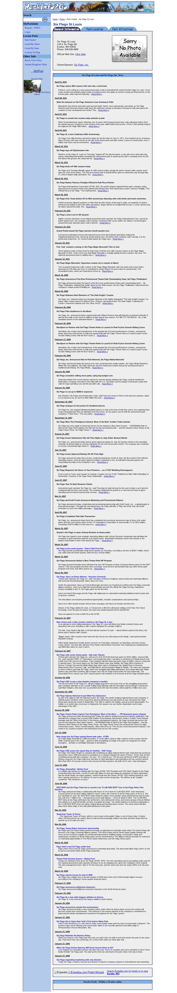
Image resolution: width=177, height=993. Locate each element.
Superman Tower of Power (69, 814)
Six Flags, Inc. (81, 65)
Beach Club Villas (33, 60)
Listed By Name (32, 44)
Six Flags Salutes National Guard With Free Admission (81, 696)
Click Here (80, 54)
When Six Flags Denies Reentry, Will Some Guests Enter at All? (85, 948)
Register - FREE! (32, 27)
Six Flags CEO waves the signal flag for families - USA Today (84, 751)
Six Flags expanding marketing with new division (79, 960)
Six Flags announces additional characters (76, 887)
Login (27, 32)
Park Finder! (30, 40)
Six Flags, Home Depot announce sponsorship (78, 828)
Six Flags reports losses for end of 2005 (74, 875)
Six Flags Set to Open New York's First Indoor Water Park (82, 921)
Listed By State (32, 48)
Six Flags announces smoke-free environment (77, 907)
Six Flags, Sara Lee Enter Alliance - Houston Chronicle (81, 577)
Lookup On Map (32, 52)
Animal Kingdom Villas (36, 64)
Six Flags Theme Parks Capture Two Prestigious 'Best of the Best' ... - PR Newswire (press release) (101, 714)
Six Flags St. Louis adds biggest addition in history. (80, 897)
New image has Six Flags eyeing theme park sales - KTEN (83, 737)
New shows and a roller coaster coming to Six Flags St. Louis (84, 622)
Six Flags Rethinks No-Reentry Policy (73, 936)
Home (55, 19)
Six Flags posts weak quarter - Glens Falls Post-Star (80, 548)
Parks (62, 19)
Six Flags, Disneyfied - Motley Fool (72, 769)
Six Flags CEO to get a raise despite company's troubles (82, 682)
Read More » (96, 94)
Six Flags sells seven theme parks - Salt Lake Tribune (81, 655)
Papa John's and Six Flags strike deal (73, 847)
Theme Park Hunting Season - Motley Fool (76, 859)
